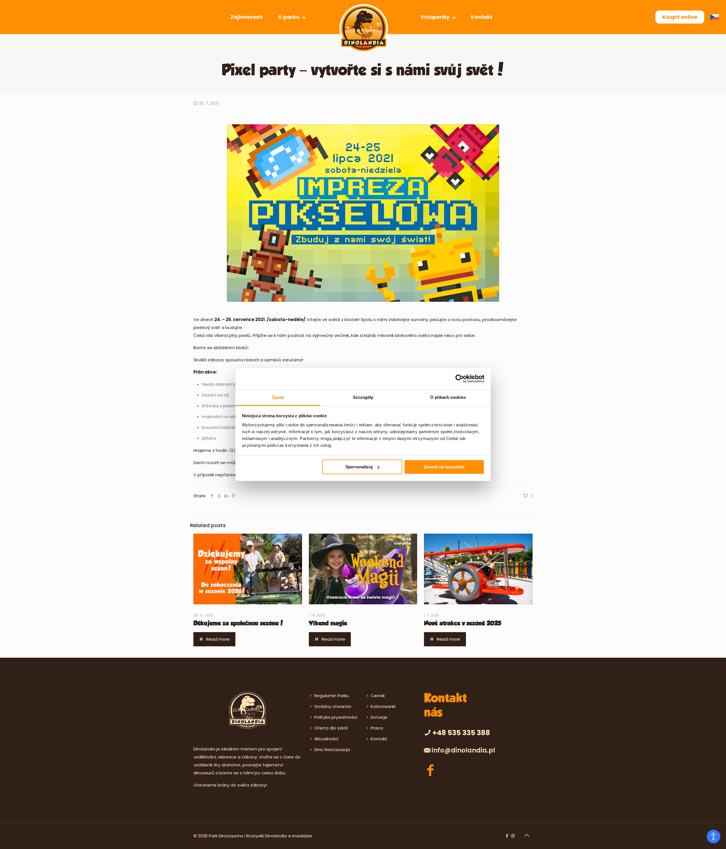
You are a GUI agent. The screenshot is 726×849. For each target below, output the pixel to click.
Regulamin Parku (331, 696)
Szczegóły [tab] (363, 397)
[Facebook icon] (507, 836)
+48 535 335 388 (461, 733)
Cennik (378, 696)
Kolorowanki (383, 706)
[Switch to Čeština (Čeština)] (716, 17)
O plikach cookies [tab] (448, 397)
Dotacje (379, 717)
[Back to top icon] (527, 835)
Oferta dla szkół (331, 728)
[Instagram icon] (513, 836)
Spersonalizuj (359, 466)
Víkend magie (328, 623)
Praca (377, 728)
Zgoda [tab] (278, 397)
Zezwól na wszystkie (444, 466)
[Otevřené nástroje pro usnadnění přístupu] (713, 836)
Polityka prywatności (335, 717)
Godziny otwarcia (332, 706)
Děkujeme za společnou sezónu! (238, 623)
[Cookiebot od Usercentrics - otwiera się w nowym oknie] (459, 378)
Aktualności (326, 739)
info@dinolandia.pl (463, 750)
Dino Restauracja (332, 749)
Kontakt (379, 739)
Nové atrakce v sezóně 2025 (462, 623)
